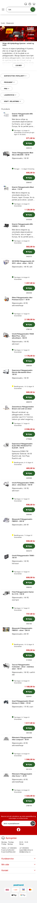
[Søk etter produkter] (32, 9)
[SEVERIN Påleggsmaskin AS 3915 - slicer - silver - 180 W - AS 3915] (6, 262)
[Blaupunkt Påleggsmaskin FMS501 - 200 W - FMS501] (6, 520)
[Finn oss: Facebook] (18, 830)
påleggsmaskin (8, 55)
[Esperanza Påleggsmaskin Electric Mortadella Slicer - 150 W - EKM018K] (6, 371)
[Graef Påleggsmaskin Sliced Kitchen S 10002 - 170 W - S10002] (6, 702)
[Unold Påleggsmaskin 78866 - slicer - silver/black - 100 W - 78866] (6, 484)
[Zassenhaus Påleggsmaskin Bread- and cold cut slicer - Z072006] (6, 408)
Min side (5, 864)
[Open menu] (3, 9)
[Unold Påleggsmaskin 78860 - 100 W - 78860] (6, 557)
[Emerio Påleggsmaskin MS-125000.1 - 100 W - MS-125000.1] (6, 225)
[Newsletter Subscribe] (32, 823)
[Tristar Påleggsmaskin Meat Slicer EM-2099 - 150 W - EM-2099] (6, 154)
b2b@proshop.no (25, 852)
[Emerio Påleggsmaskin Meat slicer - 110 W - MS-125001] (6, 188)
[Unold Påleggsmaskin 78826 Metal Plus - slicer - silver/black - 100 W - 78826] (6, 335)
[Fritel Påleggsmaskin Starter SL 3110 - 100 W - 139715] (6, 593)
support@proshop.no (26, 850)
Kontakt (4, 870)
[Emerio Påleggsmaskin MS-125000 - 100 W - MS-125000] (6, 115)
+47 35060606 (24, 848)
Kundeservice (7, 858)
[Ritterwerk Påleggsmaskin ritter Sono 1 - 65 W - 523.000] (6, 775)
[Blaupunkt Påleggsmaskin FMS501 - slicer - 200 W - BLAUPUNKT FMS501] (6, 629)
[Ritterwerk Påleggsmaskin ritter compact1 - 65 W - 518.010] (6, 739)
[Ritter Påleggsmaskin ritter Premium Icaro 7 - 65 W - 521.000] (6, 299)
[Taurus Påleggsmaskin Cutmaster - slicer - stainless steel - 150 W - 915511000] (6, 666)
